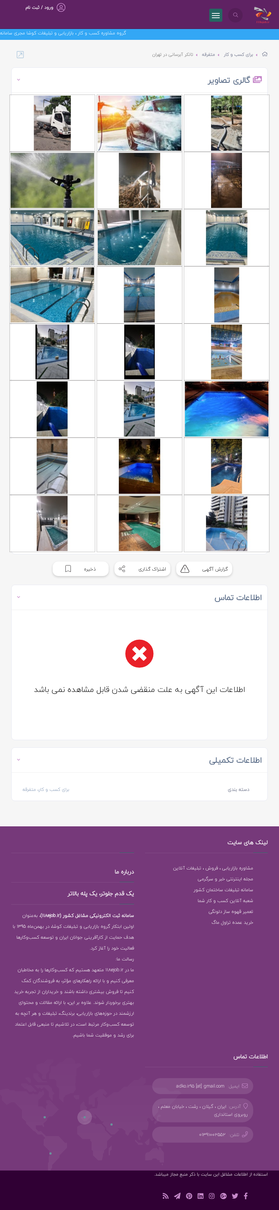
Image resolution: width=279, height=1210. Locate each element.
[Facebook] (246, 1197)
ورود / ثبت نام (39, 7)
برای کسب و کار (238, 54)
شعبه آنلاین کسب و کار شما (225, 901)
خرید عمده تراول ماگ (232, 922)
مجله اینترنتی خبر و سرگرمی (225, 879)
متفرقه (208, 54)
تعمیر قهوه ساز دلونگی (231, 911)
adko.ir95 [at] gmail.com (200, 1086)
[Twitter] (235, 1197)
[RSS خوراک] (166, 1197)
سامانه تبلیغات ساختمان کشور (223, 890)
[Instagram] (212, 1197)
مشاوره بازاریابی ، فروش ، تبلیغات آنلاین (213, 868)
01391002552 (212, 1135)
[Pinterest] (189, 1197)
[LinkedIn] (200, 1197)
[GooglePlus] (223, 1197)
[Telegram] (177, 1197)
